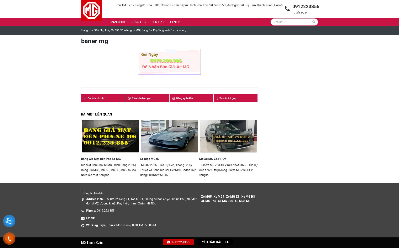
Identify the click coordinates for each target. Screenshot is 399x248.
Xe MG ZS (233, 196)
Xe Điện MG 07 (150, 158)
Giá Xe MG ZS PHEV (212, 158)
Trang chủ (117, 22)
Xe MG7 (219, 196)
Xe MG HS (248, 196)
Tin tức (158, 22)
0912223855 (180, 242)
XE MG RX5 (208, 201)
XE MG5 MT (243, 201)
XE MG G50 (225, 201)
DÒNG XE (137, 22)
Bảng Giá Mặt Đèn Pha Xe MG (101, 158)
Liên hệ (175, 22)
